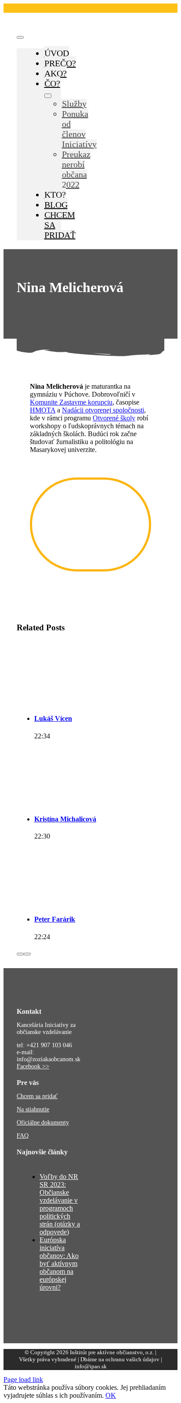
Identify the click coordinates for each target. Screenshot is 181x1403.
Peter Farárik (54, 919)
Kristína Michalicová (65, 819)
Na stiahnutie (33, 1109)
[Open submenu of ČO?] (47, 96)
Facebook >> (33, 1066)
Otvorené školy (114, 418)
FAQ (23, 1135)
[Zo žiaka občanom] (68, 25)
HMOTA (42, 410)
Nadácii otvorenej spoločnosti (103, 410)
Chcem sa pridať (37, 1096)
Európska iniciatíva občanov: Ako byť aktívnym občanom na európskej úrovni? (59, 1263)
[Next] (27, 954)
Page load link (23, 1379)
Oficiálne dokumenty (43, 1122)
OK (110, 1395)
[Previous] (20, 954)
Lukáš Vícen (53, 718)
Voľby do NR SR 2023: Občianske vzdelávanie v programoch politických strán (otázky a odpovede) (60, 1204)
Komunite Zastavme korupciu (71, 402)
